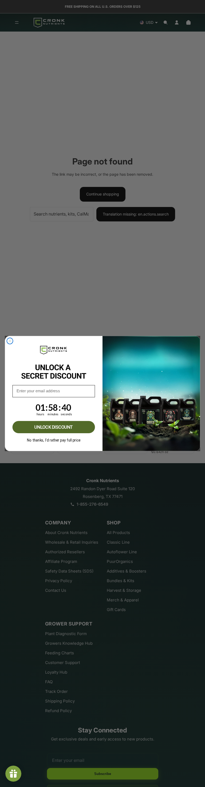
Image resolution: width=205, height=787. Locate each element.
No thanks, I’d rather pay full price (53, 440)
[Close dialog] (10, 341)
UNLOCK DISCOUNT (53, 426)
